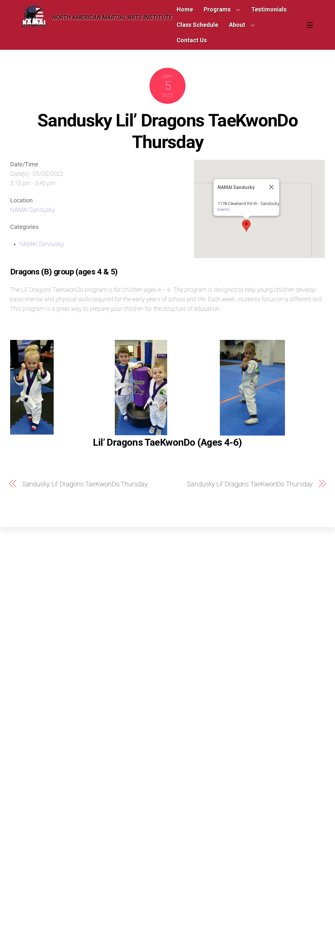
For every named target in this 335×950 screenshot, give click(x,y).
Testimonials (269, 9)
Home (185, 9)
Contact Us (192, 40)
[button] (246, 225)
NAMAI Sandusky (32, 210)
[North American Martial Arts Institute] (34, 25)
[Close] (271, 187)
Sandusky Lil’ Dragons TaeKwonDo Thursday (167, 131)
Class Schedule (197, 24)
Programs (217, 9)
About (237, 24)
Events (224, 209)
